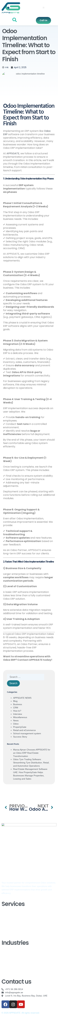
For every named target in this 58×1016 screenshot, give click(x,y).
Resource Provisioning (13, 929)
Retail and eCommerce (24, 730)
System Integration (11, 934)
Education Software (11, 950)
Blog (15, 701)
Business (17, 704)
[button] (43, 7)
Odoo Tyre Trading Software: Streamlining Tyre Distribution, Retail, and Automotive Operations (31, 762)
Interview (17, 714)
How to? (17, 711)
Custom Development (12, 916)
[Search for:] (25, 677)
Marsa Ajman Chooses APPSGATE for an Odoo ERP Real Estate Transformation (31, 752)
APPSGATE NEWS (22, 698)
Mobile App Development (14, 972)
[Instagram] (13, 1004)
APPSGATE (12, 153)
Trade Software (9, 964)
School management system (27, 733)
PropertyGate (19, 727)
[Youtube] (21, 1004)
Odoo (16, 723)
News (16, 720)
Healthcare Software (11, 959)
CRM (15, 707)
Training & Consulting (12, 925)
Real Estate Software (12, 955)
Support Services (10, 920)
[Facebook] (5, 1004)
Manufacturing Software (13, 968)
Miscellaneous (20, 717)
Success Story (20, 736)
